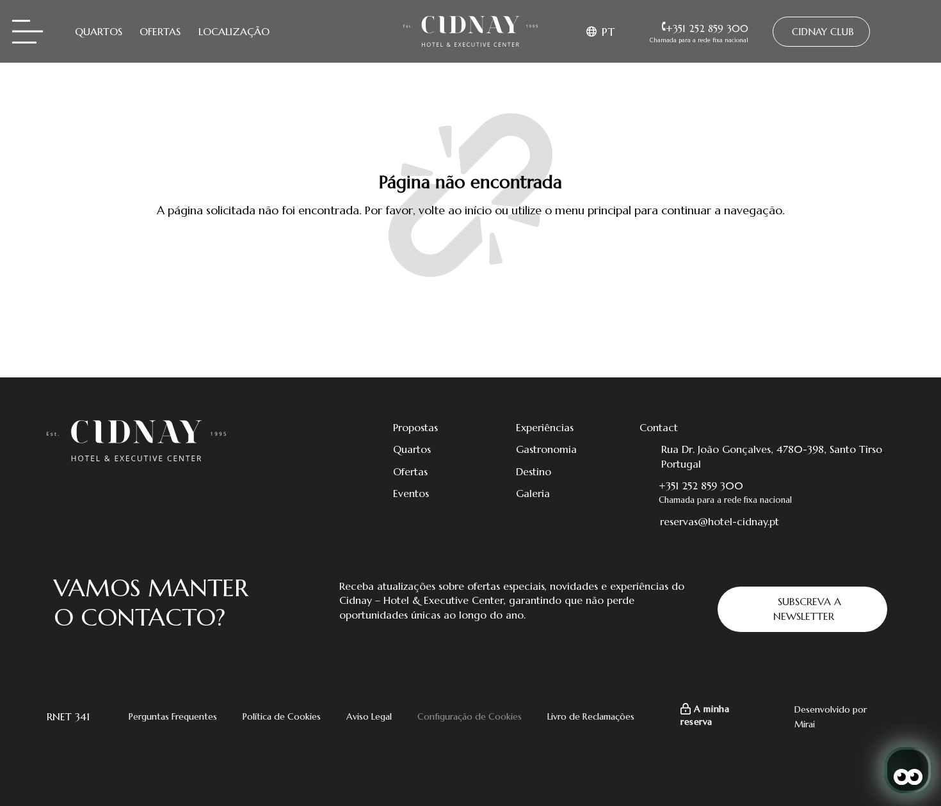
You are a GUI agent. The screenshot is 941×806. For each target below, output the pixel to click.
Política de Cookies (282, 716)
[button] (602, 31)
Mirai (804, 724)
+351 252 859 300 (701, 485)
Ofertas (160, 31)
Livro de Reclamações (590, 716)
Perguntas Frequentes (173, 716)
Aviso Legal (369, 716)
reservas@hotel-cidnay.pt (719, 521)
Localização (233, 31)
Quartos (98, 31)
